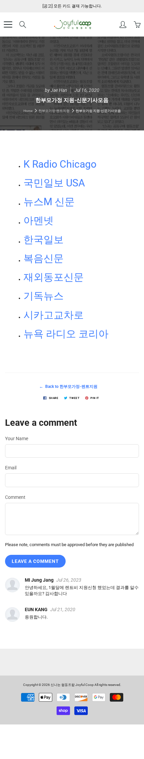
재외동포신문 (53, 277)
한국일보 (43, 239)
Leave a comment (35, 561)
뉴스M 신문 (49, 202)
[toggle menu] (8, 24)
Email (10, 467)
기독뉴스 (43, 296)
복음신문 (43, 258)
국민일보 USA (54, 183)
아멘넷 (38, 220)
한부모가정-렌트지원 (54, 111)
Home (27, 111)
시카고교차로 (53, 315)
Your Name (16, 438)
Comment (15, 497)
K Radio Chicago (59, 164)
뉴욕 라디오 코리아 (66, 334)
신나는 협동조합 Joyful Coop (72, 685)
